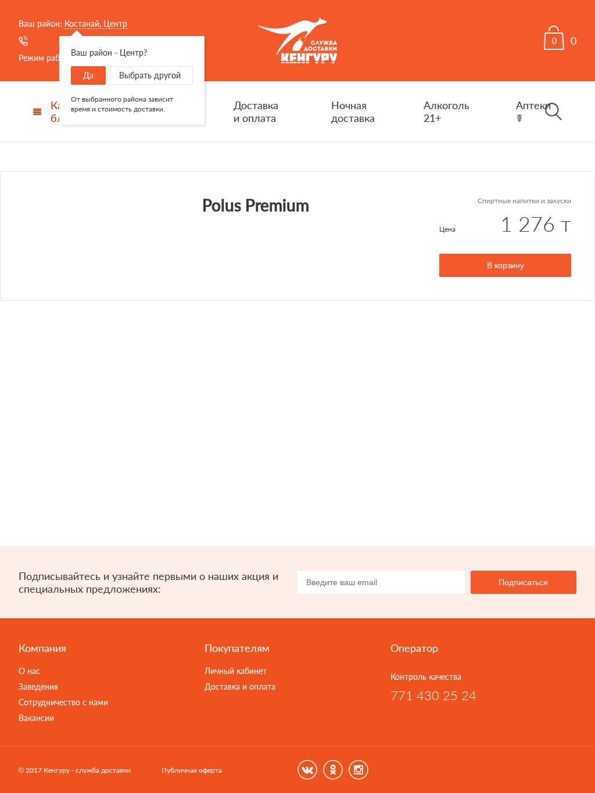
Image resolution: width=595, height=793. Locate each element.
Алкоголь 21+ (446, 111)
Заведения (38, 686)
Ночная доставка (353, 111)
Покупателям (237, 647)
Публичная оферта (192, 770)
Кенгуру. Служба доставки (297, 41)
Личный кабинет (236, 671)
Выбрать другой (150, 75)
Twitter (333, 770)
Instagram (358, 770)
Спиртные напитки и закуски (524, 200)
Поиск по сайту (553, 111)
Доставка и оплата (256, 111)
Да (88, 75)
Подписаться (523, 582)
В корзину (505, 265)
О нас (29, 671)
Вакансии (36, 718)
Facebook (307, 770)
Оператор (414, 647)
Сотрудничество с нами (63, 702)
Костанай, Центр (95, 23)
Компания (42, 647)
